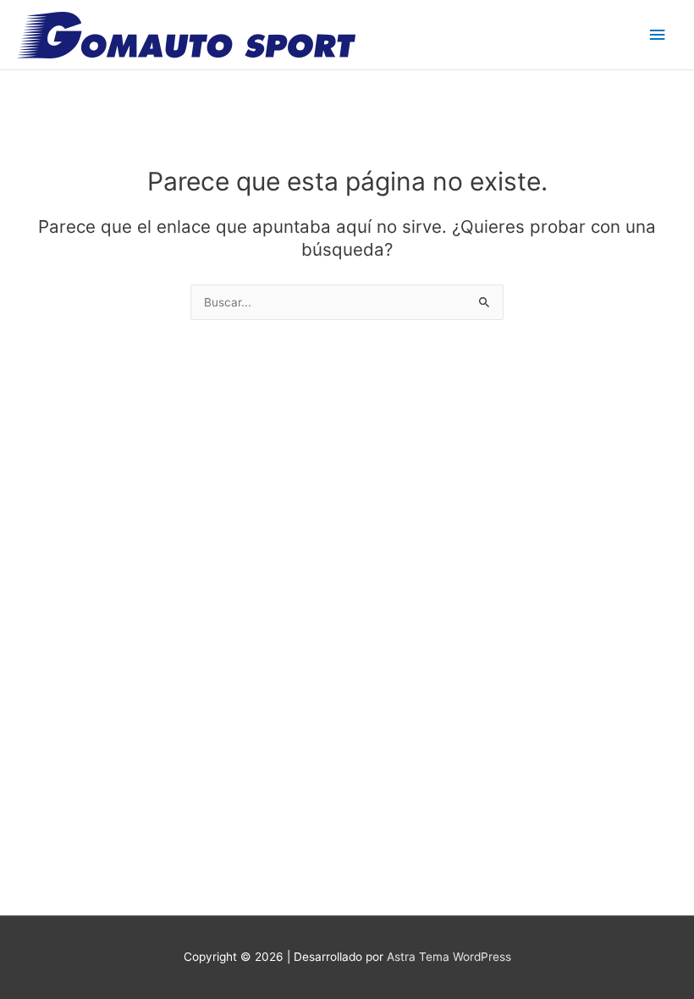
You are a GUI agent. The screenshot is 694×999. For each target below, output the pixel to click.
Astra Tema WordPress (449, 956)
